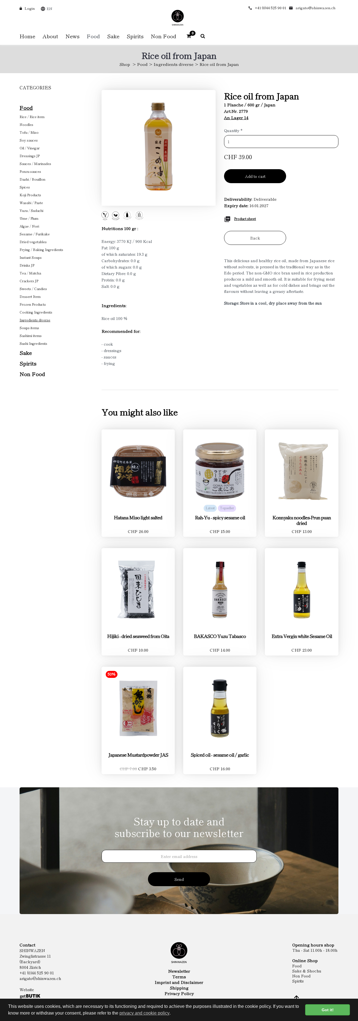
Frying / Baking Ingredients (41, 249)
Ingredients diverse (174, 64)
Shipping (179, 988)
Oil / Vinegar (30, 147)
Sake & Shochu (306, 971)
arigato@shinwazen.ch (316, 7)
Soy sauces (29, 140)
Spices (25, 187)
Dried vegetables (33, 241)
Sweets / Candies (33, 288)
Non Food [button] (163, 36)
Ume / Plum (29, 218)
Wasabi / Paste (31, 202)
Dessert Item (30, 296)
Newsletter (179, 971)
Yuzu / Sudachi (31, 210)
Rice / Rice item (32, 116)
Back (255, 238)
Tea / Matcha (30, 273)
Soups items (29, 327)
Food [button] (93, 36)
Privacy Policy (179, 993)
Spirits (28, 363)
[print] (227, 218)
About (50, 36)
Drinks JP (27, 265)
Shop (124, 64)
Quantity (233, 130)
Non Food (32, 373)
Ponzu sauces (30, 171)
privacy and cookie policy (144, 1013)
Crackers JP (29, 280)
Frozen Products (33, 304)
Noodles (26, 124)
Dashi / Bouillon (32, 179)
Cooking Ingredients (36, 312)
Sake (26, 352)
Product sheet (245, 218)
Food (142, 64)
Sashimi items (31, 335)
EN (49, 8)
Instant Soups (31, 257)
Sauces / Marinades (35, 163)
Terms (179, 976)
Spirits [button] (135, 36)
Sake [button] (113, 36)
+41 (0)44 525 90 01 (270, 7)
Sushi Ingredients (33, 343)
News (72, 36)
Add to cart (255, 176)
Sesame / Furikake (35, 233)
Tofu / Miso (29, 132)
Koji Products (30, 194)
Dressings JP (30, 155)
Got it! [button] (328, 1010)
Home (27, 36)
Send (179, 879)
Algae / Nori (29, 226)
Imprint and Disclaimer (179, 982)
